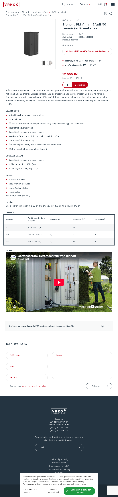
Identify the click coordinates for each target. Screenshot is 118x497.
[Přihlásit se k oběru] (78, 447)
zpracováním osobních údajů (34, 386)
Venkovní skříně (40, 12)
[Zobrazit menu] (113, 4)
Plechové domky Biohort (17, 12)
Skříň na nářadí (58, 12)
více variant (67, 45)
